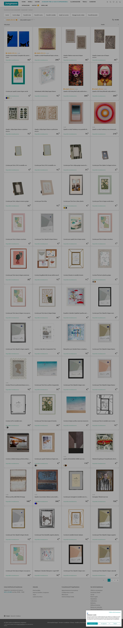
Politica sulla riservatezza (115, 612)
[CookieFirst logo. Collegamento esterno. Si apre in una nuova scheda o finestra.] (87, 613)
